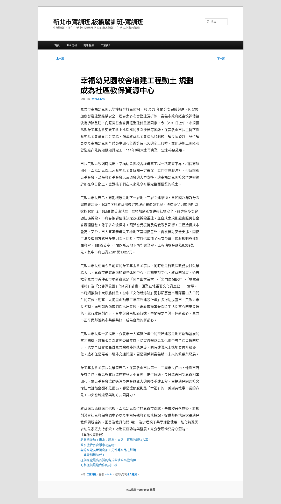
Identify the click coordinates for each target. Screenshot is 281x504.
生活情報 (71, 45)
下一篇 (222, 58)
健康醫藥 (88, 45)
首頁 (57, 45)
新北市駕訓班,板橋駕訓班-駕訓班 (98, 21)
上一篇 (58, 58)
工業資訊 (106, 45)
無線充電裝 (89, 450)
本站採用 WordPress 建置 (140, 489)
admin (108, 474)
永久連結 (132, 474)
